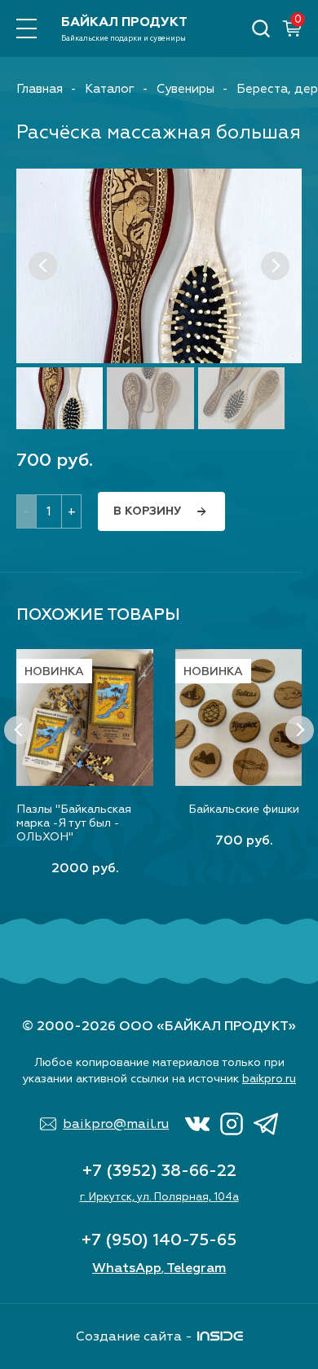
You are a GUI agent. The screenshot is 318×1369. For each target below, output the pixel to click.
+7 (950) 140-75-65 (159, 1240)
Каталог (110, 89)
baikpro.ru (269, 1079)
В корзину (147, 511)
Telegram (196, 1268)
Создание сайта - (134, 1336)
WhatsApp (126, 1268)
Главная (39, 89)
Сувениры (185, 89)
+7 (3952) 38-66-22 (159, 1171)
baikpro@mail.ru (116, 1124)
